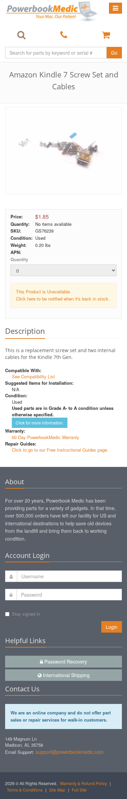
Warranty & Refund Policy (83, 783)
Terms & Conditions (25, 790)
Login (112, 626)
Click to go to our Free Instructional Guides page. (60, 450)
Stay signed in (26, 614)
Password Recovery (65, 661)
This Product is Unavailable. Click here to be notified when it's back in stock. (63, 295)
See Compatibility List (33, 376)
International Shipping (66, 675)
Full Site (79, 790)
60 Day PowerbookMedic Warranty (45, 437)
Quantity (19, 259)
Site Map (57, 790)
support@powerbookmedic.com (70, 751)
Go (114, 52)
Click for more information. (40, 422)
